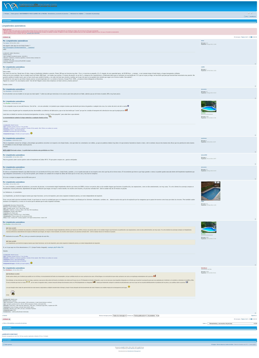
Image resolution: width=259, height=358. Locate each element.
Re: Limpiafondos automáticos (15, 41)
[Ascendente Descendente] (153, 315)
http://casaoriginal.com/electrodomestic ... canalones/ (18, 47)
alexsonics (8, 91)
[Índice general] (30, 6)
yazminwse (9, 140)
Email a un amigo (251, 13)
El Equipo (213, 344)
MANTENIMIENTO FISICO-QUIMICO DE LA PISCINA (33, 13)
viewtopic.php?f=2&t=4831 (33, 33)
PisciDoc (8, 103)
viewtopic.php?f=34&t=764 (55, 247)
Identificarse (253, 16)
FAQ (247, 16)
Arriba (255, 63)
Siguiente (253, 315)
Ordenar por (130, 315)
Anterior (5, 315)
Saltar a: (205, 323)
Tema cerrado (5, 36)
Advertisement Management (134, 351)
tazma (7, 43)
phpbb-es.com (140, 348)
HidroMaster (9, 270)
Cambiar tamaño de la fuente (254, 13)
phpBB (122, 347)
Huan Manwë (131, 348)
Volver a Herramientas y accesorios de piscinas (15, 323)
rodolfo (7, 69)
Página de (244, 37)
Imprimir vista (249, 13)
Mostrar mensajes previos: (106, 315)
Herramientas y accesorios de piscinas (58, 13)
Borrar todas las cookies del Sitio (225, 344)
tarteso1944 (9, 157)
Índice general (15, 13)
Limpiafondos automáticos (13, 26)
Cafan (7, 184)
